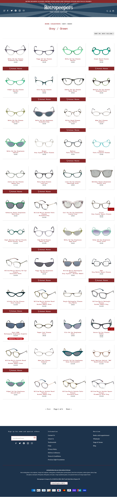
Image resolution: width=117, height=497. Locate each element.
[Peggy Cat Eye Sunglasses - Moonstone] (44, 262)
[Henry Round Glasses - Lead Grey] (44, 173)
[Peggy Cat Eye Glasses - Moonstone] (44, 50)
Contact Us (51, 435)
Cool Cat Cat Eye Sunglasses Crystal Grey (73, 213)
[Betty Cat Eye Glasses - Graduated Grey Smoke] (15, 50)
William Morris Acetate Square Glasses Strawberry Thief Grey (101, 393)
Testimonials (52, 442)
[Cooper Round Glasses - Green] (101, 50)
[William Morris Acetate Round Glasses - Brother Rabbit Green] (44, 293)
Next (68, 409)
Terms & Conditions (54, 456)
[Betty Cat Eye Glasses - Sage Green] (15, 112)
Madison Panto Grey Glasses (72, 151)
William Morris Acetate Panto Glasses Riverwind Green (73, 393)
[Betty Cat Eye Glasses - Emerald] (73, 50)
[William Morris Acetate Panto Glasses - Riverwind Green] (73, 383)
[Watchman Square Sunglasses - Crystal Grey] (101, 173)
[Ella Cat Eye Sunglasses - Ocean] (73, 324)
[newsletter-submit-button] (34, 438)
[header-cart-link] (112, 11)
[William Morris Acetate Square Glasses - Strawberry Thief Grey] (101, 383)
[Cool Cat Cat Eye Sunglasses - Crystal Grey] (73, 204)
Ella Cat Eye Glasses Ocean (44, 90)
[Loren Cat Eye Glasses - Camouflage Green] (73, 173)
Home (47, 24)
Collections (56, 24)
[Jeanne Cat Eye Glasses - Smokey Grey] (15, 173)
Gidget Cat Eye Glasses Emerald (16, 90)
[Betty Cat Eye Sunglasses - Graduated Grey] (44, 112)
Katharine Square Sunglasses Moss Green (16, 213)
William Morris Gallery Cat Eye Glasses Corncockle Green (16, 272)
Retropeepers (40, 479)
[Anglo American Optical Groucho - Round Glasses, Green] (15, 231)
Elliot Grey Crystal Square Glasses (101, 213)
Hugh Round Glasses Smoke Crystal (44, 240)
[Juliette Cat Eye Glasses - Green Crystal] (15, 293)
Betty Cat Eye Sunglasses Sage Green (73, 240)
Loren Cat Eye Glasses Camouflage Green (73, 182)
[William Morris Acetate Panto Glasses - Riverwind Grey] (44, 204)
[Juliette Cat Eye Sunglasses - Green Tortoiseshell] (73, 352)
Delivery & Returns (54, 453)
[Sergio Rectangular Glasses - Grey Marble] (73, 293)
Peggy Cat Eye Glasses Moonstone (44, 59)
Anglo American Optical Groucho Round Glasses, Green (16, 240)
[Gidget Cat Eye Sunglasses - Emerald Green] (15, 383)
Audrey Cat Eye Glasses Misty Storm (73, 90)
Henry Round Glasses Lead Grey (44, 182)
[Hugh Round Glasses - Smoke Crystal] (44, 231)
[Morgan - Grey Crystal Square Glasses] (44, 142)
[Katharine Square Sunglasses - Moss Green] (15, 204)
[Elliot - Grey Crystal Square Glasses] (101, 204)
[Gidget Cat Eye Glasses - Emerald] (15, 81)
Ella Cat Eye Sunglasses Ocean (72, 333)
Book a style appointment (101, 435)
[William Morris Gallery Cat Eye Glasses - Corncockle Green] (15, 262)
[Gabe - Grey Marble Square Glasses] (101, 262)
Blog (94, 446)
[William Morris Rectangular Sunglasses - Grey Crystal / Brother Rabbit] (73, 262)
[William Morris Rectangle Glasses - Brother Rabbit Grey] (101, 293)
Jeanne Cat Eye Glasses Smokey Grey (16, 182)
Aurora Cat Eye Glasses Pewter (101, 333)
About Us (51, 439)
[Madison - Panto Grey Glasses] (73, 142)
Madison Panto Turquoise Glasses (101, 151)
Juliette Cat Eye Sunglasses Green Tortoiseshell (73, 361)
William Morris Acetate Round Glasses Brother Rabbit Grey (44, 393)
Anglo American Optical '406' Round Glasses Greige (101, 361)
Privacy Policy (52, 449)
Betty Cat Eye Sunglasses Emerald (15, 151)
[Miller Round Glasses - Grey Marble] (73, 112)
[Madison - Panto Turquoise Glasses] (101, 142)
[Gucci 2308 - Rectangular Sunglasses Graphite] (15, 324)
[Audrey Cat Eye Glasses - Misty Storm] (73, 81)
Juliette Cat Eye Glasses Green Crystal (15, 302)
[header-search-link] (106, 11)
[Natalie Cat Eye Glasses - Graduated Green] (101, 81)
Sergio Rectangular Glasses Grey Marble (72, 302)
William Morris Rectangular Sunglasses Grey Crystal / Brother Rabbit (72, 272)
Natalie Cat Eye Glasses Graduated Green (101, 90)
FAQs (49, 446)
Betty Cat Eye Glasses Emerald (73, 59)
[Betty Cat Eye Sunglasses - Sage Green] (73, 231)
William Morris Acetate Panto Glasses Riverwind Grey (44, 214)
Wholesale (96, 439)
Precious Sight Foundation (56, 460)
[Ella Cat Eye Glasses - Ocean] (44, 81)
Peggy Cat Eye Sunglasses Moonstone (44, 271)
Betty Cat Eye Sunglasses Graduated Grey (44, 121)
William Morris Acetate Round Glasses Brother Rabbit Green (44, 303)
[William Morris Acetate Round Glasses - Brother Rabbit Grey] (44, 383)
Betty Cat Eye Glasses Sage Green (15, 121)
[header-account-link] (109, 11)
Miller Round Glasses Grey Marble (73, 121)
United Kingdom (58, 483)
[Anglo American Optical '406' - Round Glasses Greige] (101, 352)
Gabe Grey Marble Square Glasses (101, 271)
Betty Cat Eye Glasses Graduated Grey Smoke (15, 59)
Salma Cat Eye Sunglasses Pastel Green (101, 240)
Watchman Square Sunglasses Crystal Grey (101, 182)
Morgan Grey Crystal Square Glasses (44, 151)
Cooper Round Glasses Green (101, 59)
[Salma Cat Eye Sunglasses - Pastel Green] (101, 231)
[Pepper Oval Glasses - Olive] (44, 324)
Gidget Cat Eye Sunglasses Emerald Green (15, 392)
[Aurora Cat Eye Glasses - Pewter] (101, 324)
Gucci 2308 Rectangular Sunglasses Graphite (15, 333)
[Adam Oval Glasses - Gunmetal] (101, 112)
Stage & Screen (98, 442)
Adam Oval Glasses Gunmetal (101, 121)
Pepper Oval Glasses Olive (44, 333)
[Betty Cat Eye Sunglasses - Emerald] (15, 142)
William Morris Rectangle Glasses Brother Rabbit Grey (101, 303)
